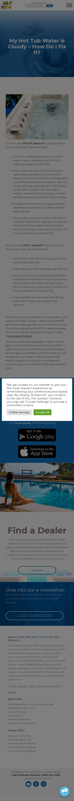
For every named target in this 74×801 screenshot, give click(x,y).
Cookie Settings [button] (19, 412)
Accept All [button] (42, 412)
